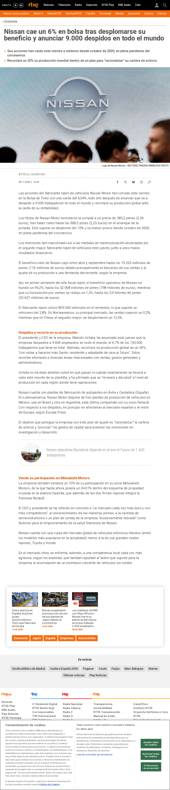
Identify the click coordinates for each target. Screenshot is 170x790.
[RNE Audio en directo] (21, 5)
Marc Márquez (134, 668)
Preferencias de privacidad (150, 766)
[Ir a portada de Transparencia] (131, 695)
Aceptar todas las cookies (151, 743)
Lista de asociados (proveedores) (94, 754)
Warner (153, 668)
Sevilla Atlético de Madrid (28, 668)
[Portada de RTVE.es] (33, 5)
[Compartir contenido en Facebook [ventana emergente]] (118, 181)
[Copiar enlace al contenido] (149, 181)
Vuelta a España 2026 (64, 668)
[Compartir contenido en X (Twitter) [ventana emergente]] (125, 181)
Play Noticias (98, 675)
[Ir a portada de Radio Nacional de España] (76, 695)
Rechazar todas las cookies (150, 755)
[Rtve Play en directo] (15, 5)
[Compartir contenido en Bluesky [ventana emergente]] (133, 181)
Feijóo (116, 668)
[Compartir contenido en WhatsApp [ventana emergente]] (141, 181)
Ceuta (103, 668)
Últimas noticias (74, 675)
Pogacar (88, 668)
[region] (85, 755)
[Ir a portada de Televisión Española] (46, 695)
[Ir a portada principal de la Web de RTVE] (15, 694)
